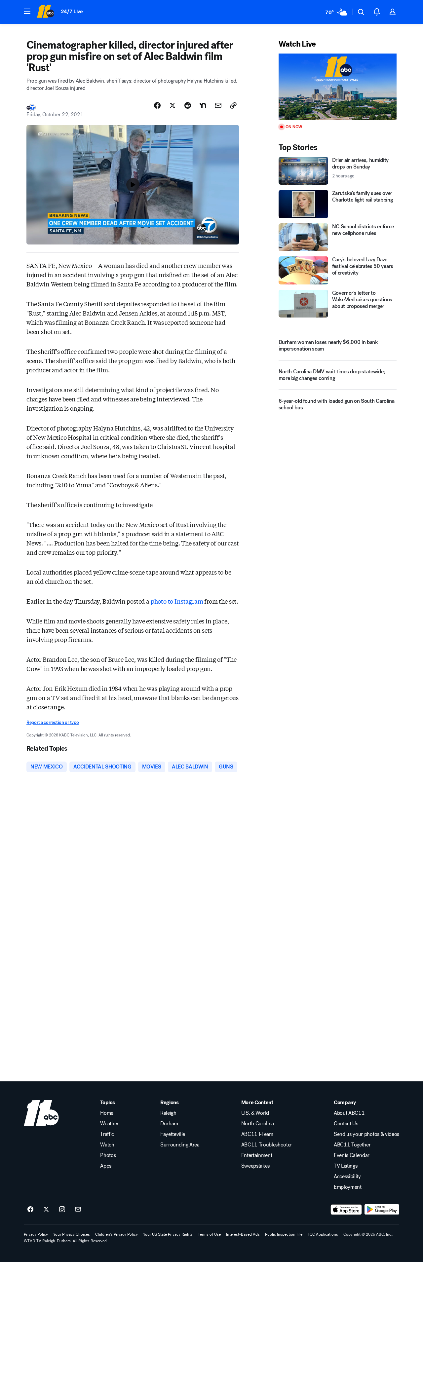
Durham (169, 1123)
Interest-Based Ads (243, 1234)
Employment (348, 1187)
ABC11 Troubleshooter (266, 1144)
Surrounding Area (180, 1144)
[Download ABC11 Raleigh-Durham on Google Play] (382, 1209)
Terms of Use (209, 1234)
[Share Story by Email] (218, 105)
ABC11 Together (352, 1144)
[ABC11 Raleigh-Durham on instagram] (62, 1209)
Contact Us (346, 1123)
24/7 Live (72, 11)
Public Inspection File (283, 1234)
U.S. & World (255, 1113)
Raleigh (168, 1113)
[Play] (338, 87)
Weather (109, 1123)
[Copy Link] (233, 105)
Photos (108, 1155)
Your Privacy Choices (71, 1234)
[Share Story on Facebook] (157, 105)
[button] (27, 11)
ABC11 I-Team (257, 1134)
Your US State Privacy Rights (168, 1234)
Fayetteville (172, 1134)
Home (106, 1113)
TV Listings (345, 1166)
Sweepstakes (255, 1166)
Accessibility (347, 1176)
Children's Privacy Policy (116, 1234)
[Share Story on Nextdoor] (203, 105)
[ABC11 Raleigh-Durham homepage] (45, 12)
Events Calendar (351, 1155)
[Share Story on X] (172, 105)
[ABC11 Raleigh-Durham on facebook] (30, 1209)
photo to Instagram (177, 601)
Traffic (107, 1134)
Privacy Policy (36, 1234)
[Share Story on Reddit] (187, 105)
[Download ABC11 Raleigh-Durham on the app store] (346, 1209)
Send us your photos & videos (366, 1134)
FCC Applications (323, 1234)
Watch (107, 1144)
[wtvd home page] (41, 1113)
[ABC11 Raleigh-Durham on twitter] (46, 1209)
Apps (105, 1166)
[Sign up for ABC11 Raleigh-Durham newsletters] (78, 1209)
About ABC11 (349, 1113)
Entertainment (256, 1155)
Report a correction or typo (52, 722)
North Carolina (257, 1123)
